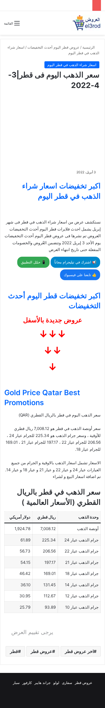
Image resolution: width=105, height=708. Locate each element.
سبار (16, 682)
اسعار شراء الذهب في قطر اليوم (71, 65)
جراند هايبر (42, 682)
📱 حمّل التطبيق (33, 262)
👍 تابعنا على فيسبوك (80, 275)
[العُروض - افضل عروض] (86, 23)
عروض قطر (41, 651)
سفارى (67, 682)
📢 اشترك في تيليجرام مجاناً (75, 262)
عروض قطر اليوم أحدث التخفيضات (53, 47)
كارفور (27, 682)
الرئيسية (89, 47)
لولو (56, 682)
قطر (14, 651)
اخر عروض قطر (79, 651)
